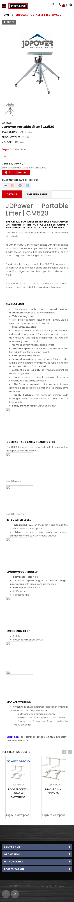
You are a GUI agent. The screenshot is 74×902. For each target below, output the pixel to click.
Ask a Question (17, 172)
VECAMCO (18, 784)
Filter (10, 22)
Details (12, 194)
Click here (13, 736)
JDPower (7, 123)
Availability (9, 132)
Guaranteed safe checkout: (20, 180)
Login (5, 149)
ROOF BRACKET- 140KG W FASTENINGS (18, 793)
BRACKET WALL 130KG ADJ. (54, 791)
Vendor (7, 142)
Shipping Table (37, 194)
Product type (11, 137)
